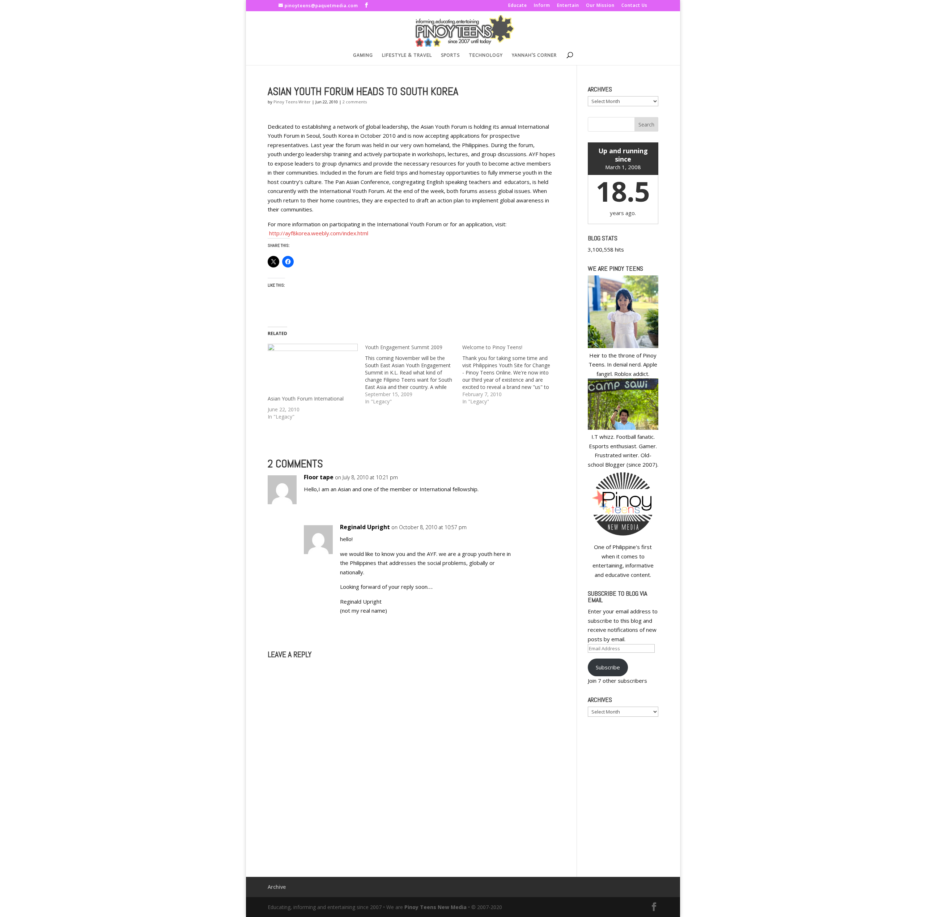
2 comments (355, 101)
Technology (486, 55)
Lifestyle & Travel (407, 55)
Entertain (568, 5)
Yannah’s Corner (534, 55)
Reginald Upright (365, 527)
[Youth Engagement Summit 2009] (413, 374)
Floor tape (319, 477)
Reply (538, 484)
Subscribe (608, 667)
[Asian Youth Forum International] (313, 369)
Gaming (363, 55)
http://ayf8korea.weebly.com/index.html (318, 233)
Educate (517, 5)
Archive (277, 886)
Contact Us (634, 5)
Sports (450, 55)
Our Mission (600, 5)
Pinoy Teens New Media (435, 907)
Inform (542, 5)
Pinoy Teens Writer (292, 101)
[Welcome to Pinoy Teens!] (511, 374)
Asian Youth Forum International (306, 398)
